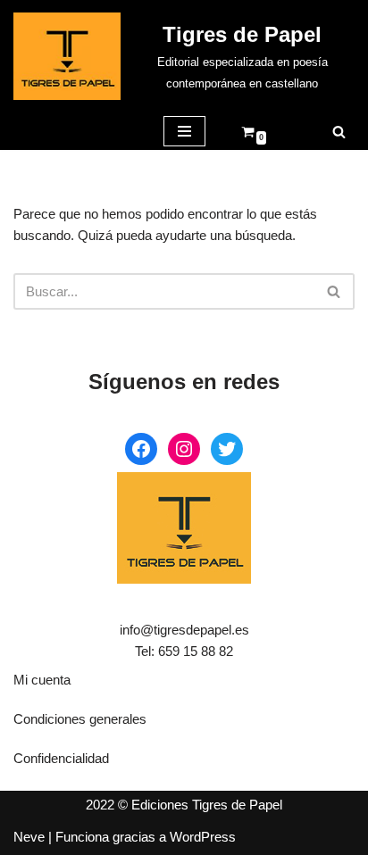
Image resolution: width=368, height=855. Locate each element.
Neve (29, 836)
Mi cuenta (42, 679)
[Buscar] (339, 131)
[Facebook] (141, 449)
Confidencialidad (61, 758)
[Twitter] (227, 449)
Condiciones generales (79, 718)
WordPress (203, 836)
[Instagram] (184, 449)
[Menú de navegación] (184, 131)
